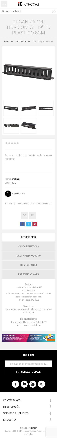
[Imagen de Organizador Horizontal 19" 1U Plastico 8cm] (11, 108)
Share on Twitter (28, 224)
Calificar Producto (28, 255)
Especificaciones (28, 274)
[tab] (28, 237)
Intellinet (15, 179)
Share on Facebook (22, 224)
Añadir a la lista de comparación (24, 215)
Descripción (28, 237)
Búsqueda (54, 11)
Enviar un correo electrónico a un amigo (32, 215)
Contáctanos (28, 265)
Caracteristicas (28, 246)
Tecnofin (33, 428)
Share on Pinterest (34, 224)
